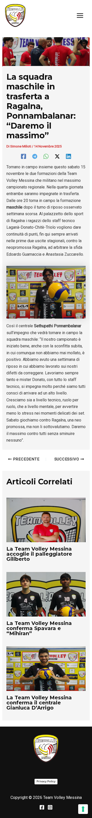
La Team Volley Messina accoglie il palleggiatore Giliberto (39, 554)
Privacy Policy (46, 781)
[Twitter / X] (57, 156)
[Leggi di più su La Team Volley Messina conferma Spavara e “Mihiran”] (46, 594)
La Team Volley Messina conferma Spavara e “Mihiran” (39, 628)
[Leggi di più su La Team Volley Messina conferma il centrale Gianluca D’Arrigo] (46, 668)
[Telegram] (34, 156)
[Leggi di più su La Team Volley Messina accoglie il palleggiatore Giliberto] (46, 519)
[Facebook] (23, 156)
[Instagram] (50, 807)
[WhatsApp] (46, 156)
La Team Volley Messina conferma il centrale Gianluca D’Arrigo (39, 702)
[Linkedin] (68, 156)
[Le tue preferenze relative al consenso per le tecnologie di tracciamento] (83, 809)
